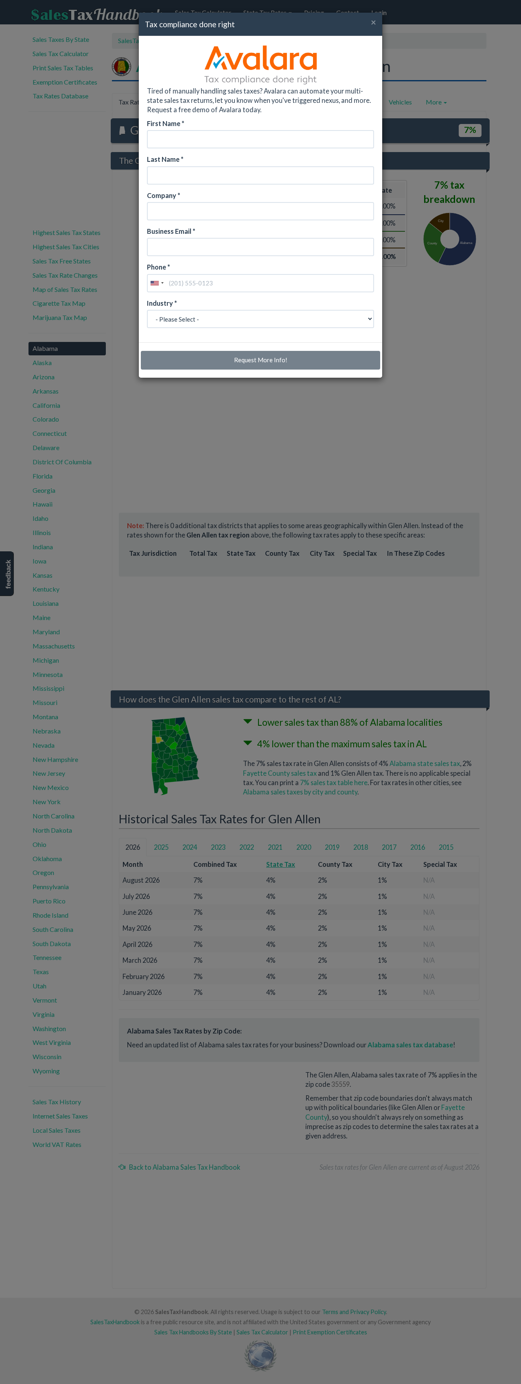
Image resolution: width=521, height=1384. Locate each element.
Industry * (162, 303)
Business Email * (171, 231)
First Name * (165, 123)
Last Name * (165, 159)
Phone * (158, 267)
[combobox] (156, 283)
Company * (163, 195)
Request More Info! (260, 359)
